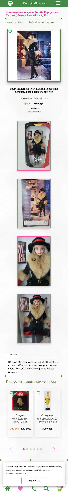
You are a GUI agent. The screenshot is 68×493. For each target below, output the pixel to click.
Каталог (9, 22)
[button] (54, 449)
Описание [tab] (13, 354)
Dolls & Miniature (34, 3)
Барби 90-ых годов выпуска (41, 22)
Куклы (21, 22)
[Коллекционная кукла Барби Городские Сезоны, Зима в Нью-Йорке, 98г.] (34, 55)
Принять (34, 480)
